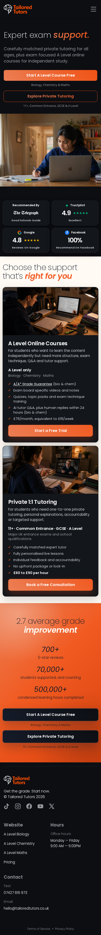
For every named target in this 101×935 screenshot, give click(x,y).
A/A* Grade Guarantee (32, 384)
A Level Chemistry (19, 843)
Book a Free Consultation (50, 584)
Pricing (9, 862)
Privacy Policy (64, 929)
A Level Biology (16, 834)
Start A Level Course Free (50, 75)
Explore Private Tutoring (50, 96)
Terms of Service (38, 929)
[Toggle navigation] (93, 9)
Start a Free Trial (51, 430)
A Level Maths (15, 852)
